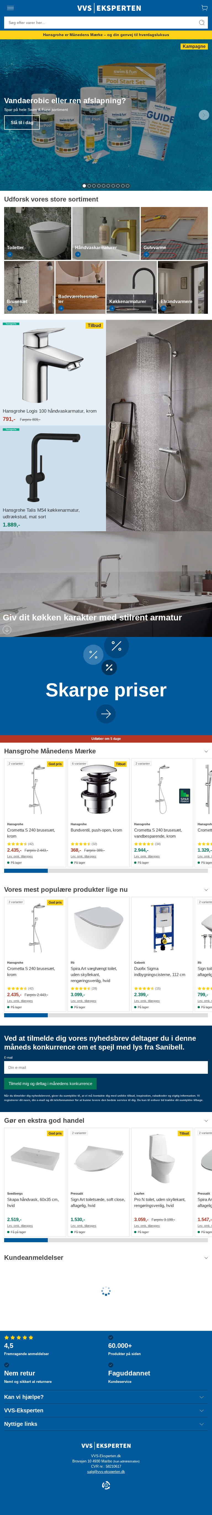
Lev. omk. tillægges (20, 856)
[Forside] (109, 8)
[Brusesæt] (29, 312)
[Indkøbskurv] (204, 8)
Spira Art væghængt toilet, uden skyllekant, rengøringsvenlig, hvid (94, 974)
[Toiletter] (37, 258)
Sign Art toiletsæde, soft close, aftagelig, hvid (98, 1202)
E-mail (8, 1057)
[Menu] (10, 8)
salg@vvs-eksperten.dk (106, 1472)
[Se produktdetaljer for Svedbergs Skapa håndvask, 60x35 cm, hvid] (35, 1158)
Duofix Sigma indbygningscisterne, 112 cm (160, 971)
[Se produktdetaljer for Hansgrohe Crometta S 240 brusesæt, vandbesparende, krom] (162, 789)
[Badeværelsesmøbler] (80, 312)
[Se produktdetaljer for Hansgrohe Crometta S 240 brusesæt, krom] (35, 789)
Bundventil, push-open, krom (96, 830)
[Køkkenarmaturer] (132, 312)
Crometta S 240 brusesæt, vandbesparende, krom (158, 833)
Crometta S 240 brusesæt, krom (31, 833)
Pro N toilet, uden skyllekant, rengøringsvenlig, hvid (160, 1202)
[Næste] (204, 115)
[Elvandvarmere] (183, 312)
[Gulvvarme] (174, 258)
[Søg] (201, 22)
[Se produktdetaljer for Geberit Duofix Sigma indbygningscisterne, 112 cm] (162, 927)
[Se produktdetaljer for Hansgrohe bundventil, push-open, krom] (98, 789)
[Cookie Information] (106, 1485)
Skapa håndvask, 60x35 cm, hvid (33, 1202)
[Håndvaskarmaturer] (105, 258)
